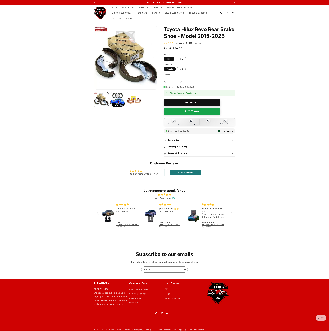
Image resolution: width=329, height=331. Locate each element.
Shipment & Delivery (138, 289)
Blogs (167, 294)
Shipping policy (180, 330)
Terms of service (165, 330)
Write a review (185, 172)
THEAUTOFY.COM (107, 330)
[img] (164, 194)
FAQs (167, 289)
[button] (128, 7)
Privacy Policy (136, 298)
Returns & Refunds (137, 294)
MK (181, 69)
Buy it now (192, 111)
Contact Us (134, 303)
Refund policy (137, 330)
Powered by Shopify (122, 330)
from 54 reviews (162, 198)
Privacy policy (151, 330)
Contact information (196, 330)
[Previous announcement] (95, 2)
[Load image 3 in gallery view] (133, 99)
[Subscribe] (185, 269)
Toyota (170, 69)
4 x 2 (180, 59)
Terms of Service (172, 298)
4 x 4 (169, 59)
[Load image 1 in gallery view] (101, 99)
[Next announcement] (234, 2)
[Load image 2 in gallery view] (117, 99)
